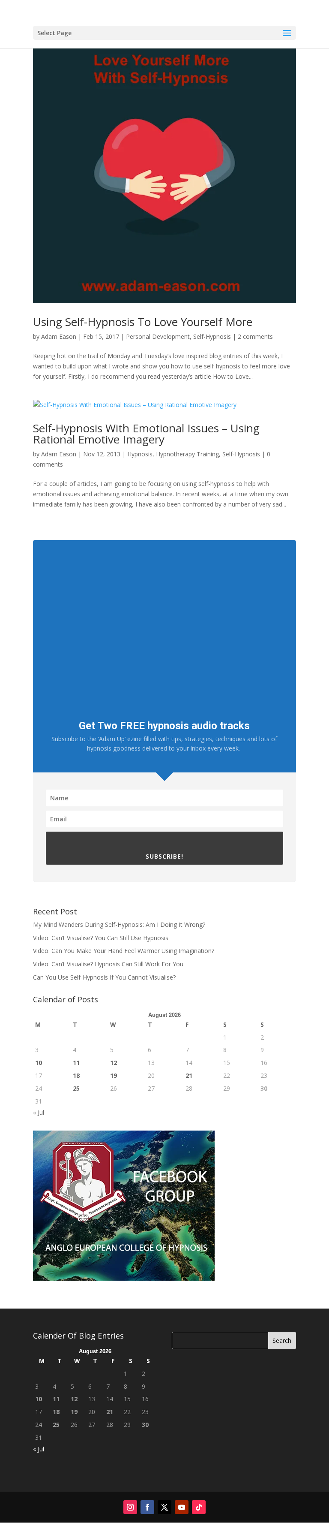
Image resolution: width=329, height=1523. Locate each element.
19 (113, 1075)
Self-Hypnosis (212, 336)
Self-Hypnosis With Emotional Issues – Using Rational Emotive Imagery (146, 433)
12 (113, 1063)
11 (76, 1063)
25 (76, 1088)
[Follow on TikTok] (199, 1507)
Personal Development (158, 336)
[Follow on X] (164, 1507)
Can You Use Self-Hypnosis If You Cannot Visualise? (104, 977)
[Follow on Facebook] (147, 1507)
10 (38, 1063)
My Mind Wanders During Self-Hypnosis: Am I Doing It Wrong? (119, 924)
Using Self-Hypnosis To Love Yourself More (142, 321)
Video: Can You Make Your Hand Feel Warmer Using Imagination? (123, 951)
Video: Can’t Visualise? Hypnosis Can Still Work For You (108, 964)
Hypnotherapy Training (187, 454)
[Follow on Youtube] (181, 1507)
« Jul (38, 1112)
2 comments (255, 336)
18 (76, 1075)
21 (188, 1075)
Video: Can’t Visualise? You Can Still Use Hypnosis (100, 938)
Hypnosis (140, 454)
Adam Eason (58, 336)
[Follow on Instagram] (130, 1507)
